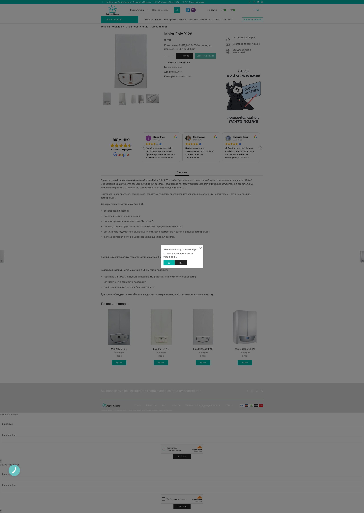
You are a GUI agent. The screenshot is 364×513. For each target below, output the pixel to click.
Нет (180, 263)
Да (169, 263)
